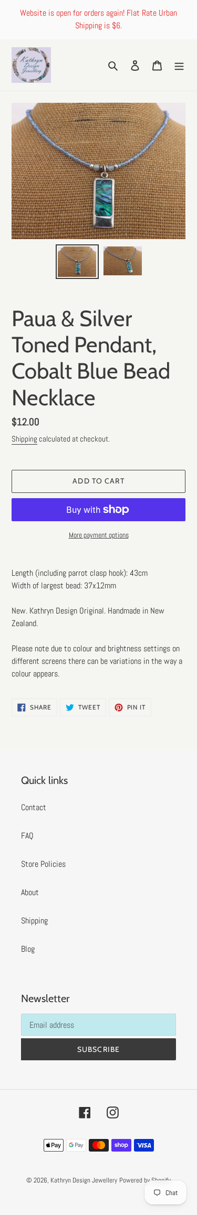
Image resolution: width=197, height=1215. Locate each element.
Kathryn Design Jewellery (83, 1180)
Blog (28, 948)
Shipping (24, 439)
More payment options (99, 535)
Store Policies (43, 863)
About (30, 892)
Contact (33, 807)
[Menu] (179, 65)
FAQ (27, 835)
